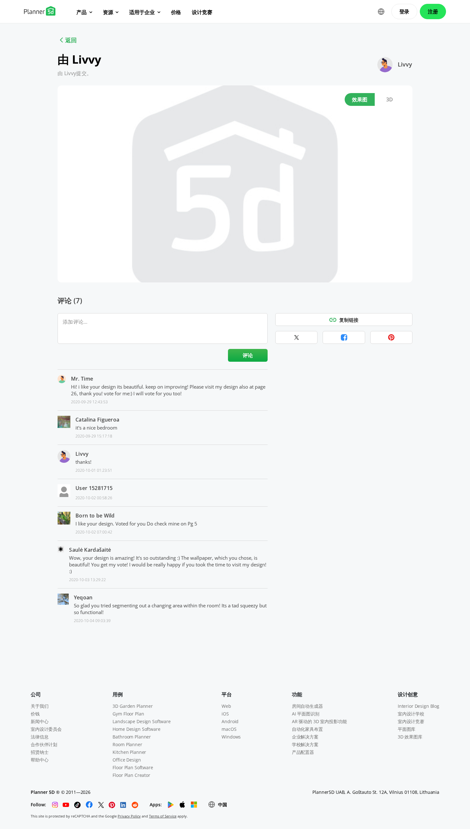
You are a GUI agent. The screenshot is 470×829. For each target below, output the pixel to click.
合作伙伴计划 (44, 744)
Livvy (405, 64)
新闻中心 (39, 721)
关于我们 (39, 706)
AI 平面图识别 (305, 714)
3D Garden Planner (133, 706)
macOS (229, 729)
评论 (248, 355)
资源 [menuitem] (108, 12)
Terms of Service (162, 816)
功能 (297, 694)
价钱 (35, 714)
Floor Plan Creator (131, 775)
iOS (225, 714)
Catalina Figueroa (97, 419)
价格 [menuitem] (176, 12)
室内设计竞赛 (411, 721)
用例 (118, 694)
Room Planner (127, 744)
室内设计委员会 (46, 729)
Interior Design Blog (418, 706)
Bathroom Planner (132, 737)
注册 (433, 11)
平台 (227, 694)
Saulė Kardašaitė (90, 549)
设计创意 (408, 694)
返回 (71, 40)
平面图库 (406, 729)
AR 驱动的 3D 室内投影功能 (319, 721)
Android (230, 721)
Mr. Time (82, 378)
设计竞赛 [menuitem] (202, 12)
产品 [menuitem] (81, 12)
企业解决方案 (305, 737)
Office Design (127, 760)
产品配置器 (303, 752)
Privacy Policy (129, 816)
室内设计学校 (411, 714)
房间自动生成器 (307, 706)
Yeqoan (83, 597)
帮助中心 (39, 760)
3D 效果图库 (410, 737)
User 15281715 (94, 488)
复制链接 (348, 320)
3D (389, 99)
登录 (404, 11)
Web (226, 706)
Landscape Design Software (142, 721)
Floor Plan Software (133, 767)
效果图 (360, 99)
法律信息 (39, 737)
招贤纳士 (39, 752)
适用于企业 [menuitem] (141, 12)
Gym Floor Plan (128, 714)
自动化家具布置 (307, 729)
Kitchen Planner (129, 752)
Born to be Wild (95, 515)
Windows (231, 737)
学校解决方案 (305, 744)
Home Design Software (136, 729)
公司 (36, 694)
